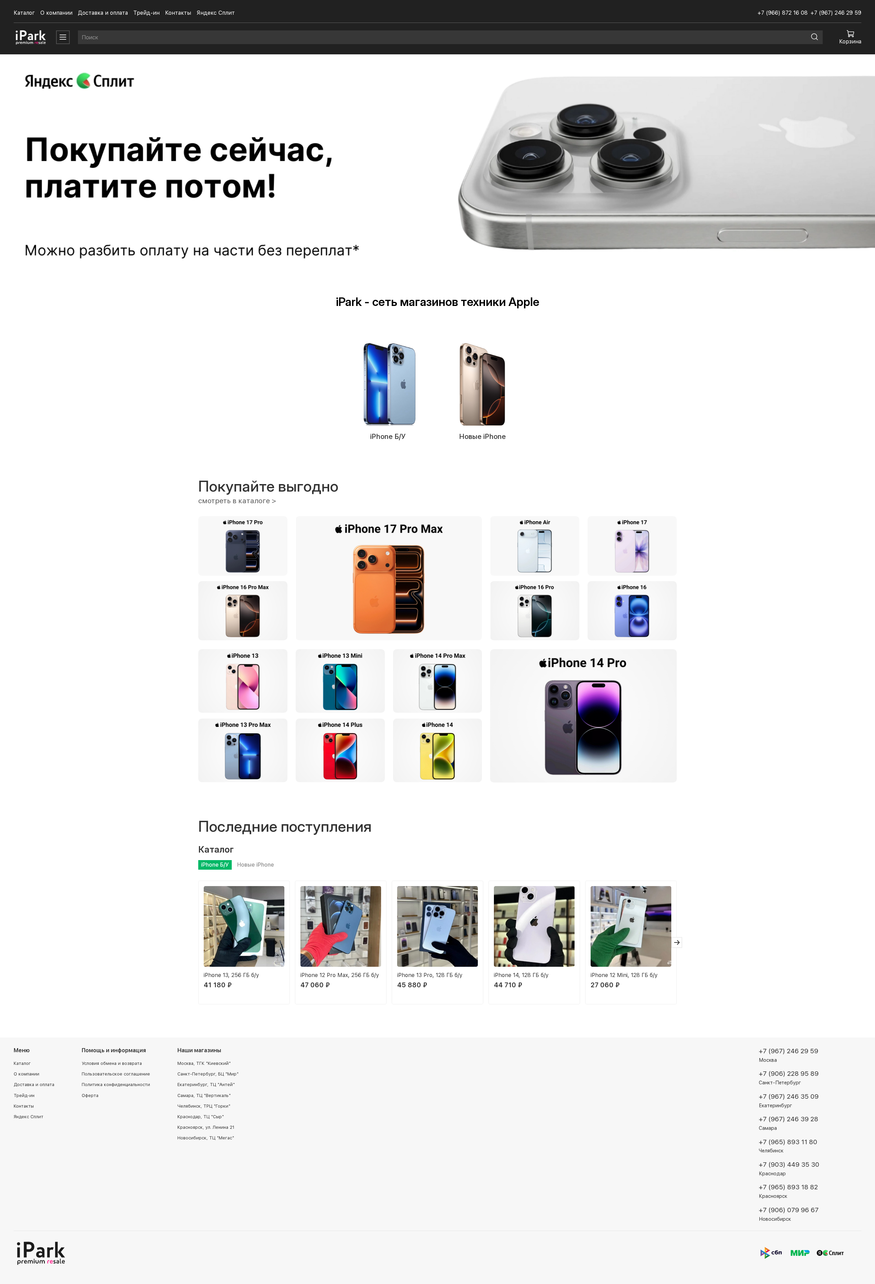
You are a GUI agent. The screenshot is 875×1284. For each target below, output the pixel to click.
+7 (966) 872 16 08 (782, 13)
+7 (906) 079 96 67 (789, 1210)
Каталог (24, 13)
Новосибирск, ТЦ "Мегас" (205, 1137)
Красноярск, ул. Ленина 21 (205, 1127)
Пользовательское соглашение (116, 1073)
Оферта (90, 1095)
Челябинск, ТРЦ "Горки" (203, 1106)
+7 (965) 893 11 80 (788, 1142)
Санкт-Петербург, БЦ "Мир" (208, 1073)
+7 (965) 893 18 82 (788, 1187)
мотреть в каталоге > (239, 500)
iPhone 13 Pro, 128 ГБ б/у (429, 975)
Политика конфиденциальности (116, 1084)
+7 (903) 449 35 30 (789, 1164)
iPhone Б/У (387, 436)
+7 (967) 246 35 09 (789, 1096)
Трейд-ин (146, 13)
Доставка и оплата (103, 13)
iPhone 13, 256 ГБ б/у (231, 975)
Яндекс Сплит (216, 13)
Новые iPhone (482, 436)
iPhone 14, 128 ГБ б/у (521, 975)
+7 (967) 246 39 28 (788, 1119)
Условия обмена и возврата (112, 1063)
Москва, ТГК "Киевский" (204, 1063)
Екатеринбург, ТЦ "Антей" (206, 1084)
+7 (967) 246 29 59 (835, 13)
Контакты (178, 13)
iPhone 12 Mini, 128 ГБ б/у (624, 975)
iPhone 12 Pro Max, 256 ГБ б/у (339, 975)
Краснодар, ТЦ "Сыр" (200, 1116)
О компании (56, 13)
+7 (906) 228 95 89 (789, 1074)
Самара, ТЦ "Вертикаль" (204, 1095)
